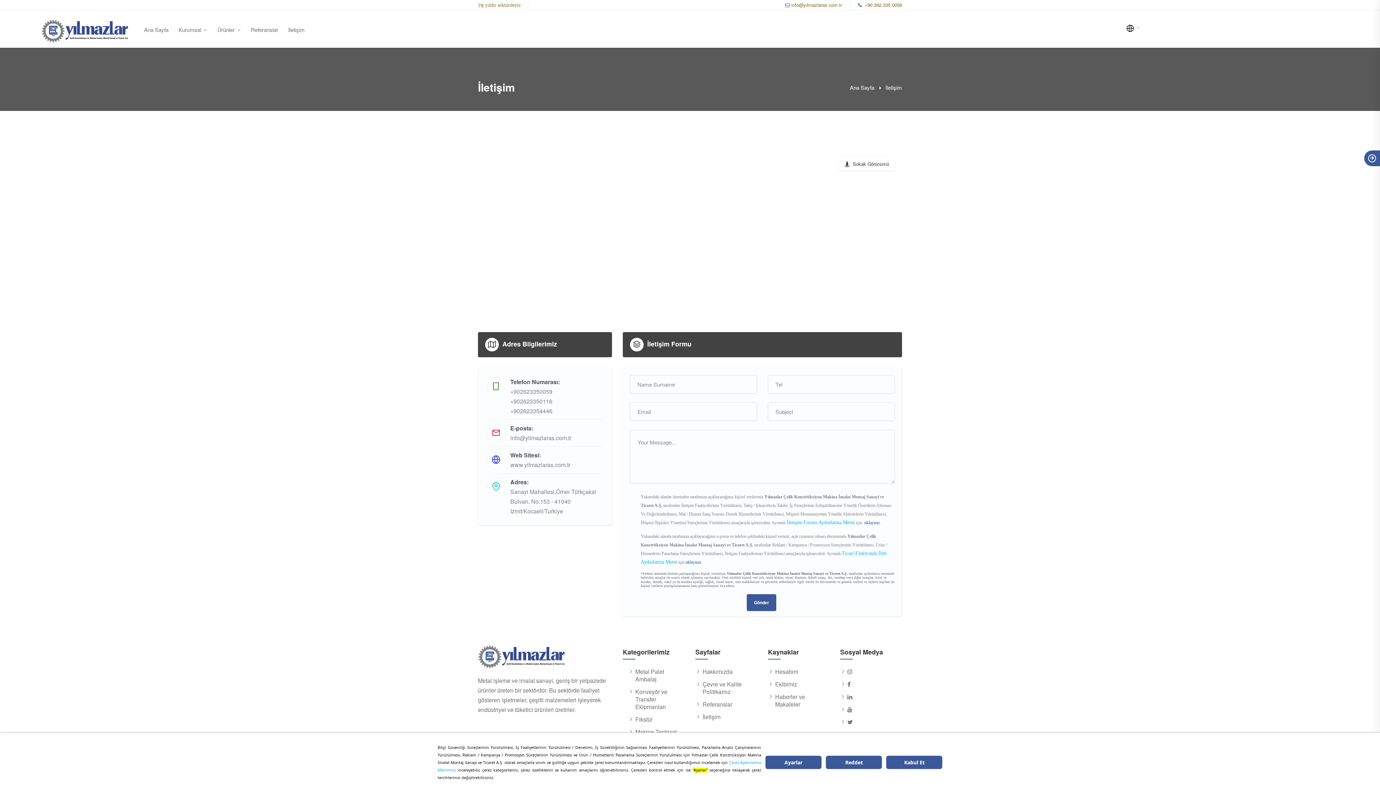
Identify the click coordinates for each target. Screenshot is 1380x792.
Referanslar (264, 29)
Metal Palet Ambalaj (649, 675)
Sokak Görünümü (871, 163)
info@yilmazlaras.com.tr (816, 4)
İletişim (296, 29)
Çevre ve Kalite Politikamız (722, 688)
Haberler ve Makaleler (790, 700)
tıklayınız (872, 522)
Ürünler (226, 29)
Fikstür (644, 719)
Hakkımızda (718, 672)
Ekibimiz (786, 684)
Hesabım (786, 672)
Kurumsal (190, 29)
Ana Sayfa (156, 29)
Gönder (761, 602)
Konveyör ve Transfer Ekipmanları (651, 699)
